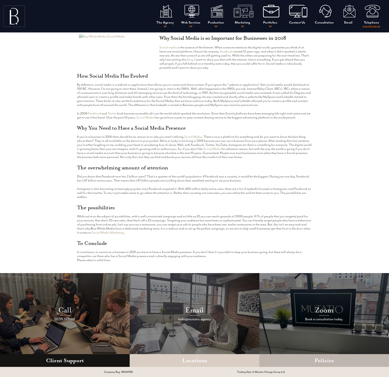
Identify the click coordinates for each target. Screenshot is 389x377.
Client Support (65, 360)
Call (64, 310)
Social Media (145, 117)
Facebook (226, 51)
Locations (194, 360)
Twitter (112, 113)
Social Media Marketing (108, 233)
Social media (168, 47)
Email (194, 310)
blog (190, 60)
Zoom (324, 310)
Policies (324, 360)
